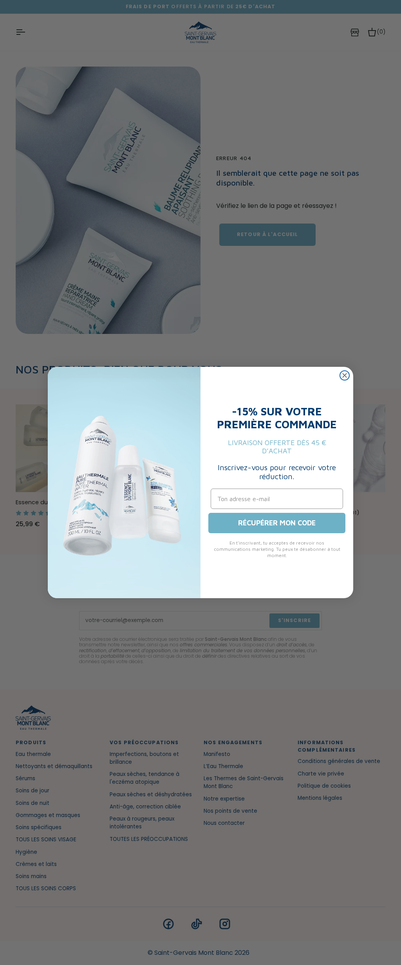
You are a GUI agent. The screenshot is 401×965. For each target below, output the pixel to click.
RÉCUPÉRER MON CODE (277, 523)
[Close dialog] (344, 375)
